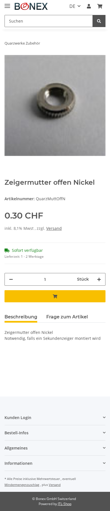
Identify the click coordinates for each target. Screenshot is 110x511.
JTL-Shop (64, 503)
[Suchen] (99, 21)
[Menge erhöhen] (99, 279)
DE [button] (72, 6)
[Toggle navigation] (7, 3)
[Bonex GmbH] (31, 6)
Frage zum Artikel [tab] (67, 317)
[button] (89, 6)
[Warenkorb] (99, 6)
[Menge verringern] (11, 279)
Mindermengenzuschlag (22, 485)
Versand (54, 228)
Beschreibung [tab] (21, 317)
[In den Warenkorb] (55, 296)
